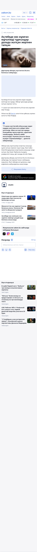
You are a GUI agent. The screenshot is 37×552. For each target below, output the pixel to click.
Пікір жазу (31, 250)
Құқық (23, 16)
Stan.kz (13, 113)
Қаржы (13, 16)
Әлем (8, 16)
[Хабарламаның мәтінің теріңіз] (18, 244)
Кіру (34, 240)
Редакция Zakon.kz (26, 28)
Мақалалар (30, 16)
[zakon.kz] (6, 12)
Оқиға (18, 16)
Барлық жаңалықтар (13, 28)
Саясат (3, 16)
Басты (3, 28)
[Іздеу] (30, 12)
